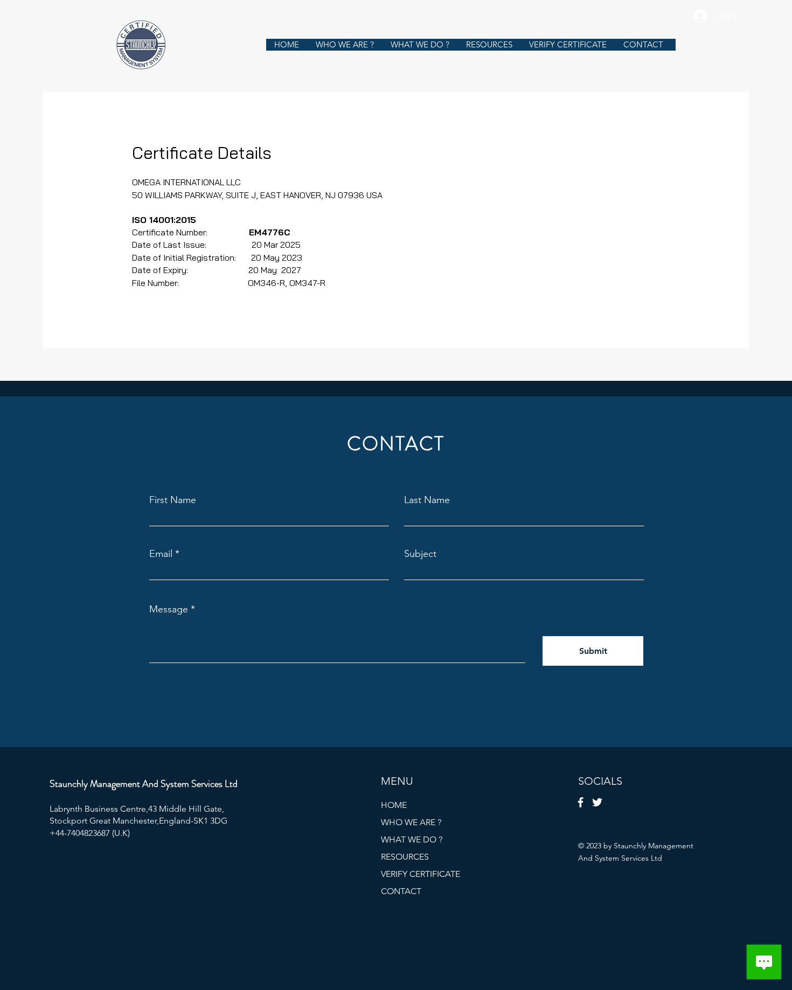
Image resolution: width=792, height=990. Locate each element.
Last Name (427, 500)
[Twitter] (597, 802)
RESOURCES (405, 857)
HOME (394, 805)
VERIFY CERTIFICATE (420, 874)
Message (168, 609)
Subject (420, 554)
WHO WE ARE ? (411, 822)
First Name (172, 500)
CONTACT (401, 891)
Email (160, 554)
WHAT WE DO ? (411, 839)
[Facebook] (580, 802)
